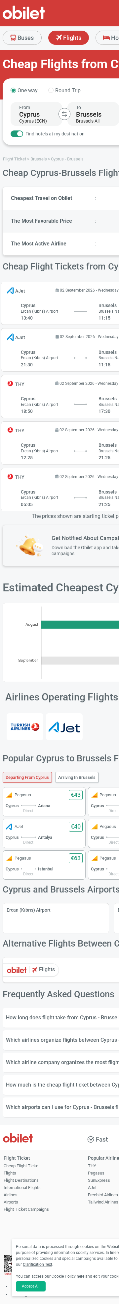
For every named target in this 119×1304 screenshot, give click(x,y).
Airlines (11, 1194)
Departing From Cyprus (27, 777)
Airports (11, 1202)
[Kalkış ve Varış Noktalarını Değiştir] (64, 114)
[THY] (25, 726)
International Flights (22, 1187)
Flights (71, 37)
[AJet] (64, 726)
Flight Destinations (21, 1180)
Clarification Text (37, 1264)
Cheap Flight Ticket (22, 1165)
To (78, 107)
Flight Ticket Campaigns (26, 1209)
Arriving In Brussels (77, 777)
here (80, 1276)
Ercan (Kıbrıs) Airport (29, 910)
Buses (25, 37)
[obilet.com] (40, 18)
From (24, 107)
